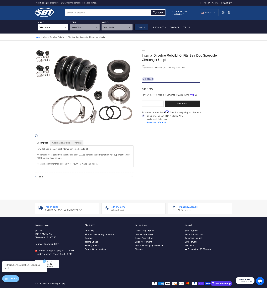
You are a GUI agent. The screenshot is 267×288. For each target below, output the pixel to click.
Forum (186, 27)
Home (37, 37)
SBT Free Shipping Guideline (149, 245)
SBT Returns (191, 241)
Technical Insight (193, 238)
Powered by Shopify (56, 283)
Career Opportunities (95, 249)
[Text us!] (10, 281)
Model (105, 22)
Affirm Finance (184, 210)
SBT (143, 50)
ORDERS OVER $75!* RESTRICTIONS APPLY (63, 210)
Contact (174, 27)
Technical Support (194, 234)
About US (89, 230)
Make (41, 22)
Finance (139, 249)
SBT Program (191, 230)
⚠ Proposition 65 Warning (198, 249)
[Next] (129, 90)
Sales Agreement (143, 241)
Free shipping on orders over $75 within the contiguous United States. (66, 3)
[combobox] (115, 12)
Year (73, 22)
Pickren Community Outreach (99, 234)
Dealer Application (144, 238)
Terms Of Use (91, 241)
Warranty (189, 245)
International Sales (144, 234)
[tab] (42, 143)
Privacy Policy (92, 245)
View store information (157, 122)
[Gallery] (84, 90)
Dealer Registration (144, 230)
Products (158, 27)
